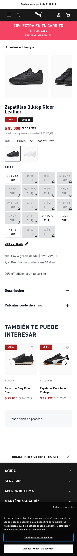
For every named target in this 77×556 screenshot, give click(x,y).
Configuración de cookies (38, 537)
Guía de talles (14, 243)
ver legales (45, 35)
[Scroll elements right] (66, 363)
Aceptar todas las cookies (38, 548)
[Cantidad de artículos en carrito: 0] (68, 15)
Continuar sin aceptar (63, 507)
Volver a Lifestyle (21, 47)
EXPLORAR (30, 35)
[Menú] (9, 15)
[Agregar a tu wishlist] (32, 347)
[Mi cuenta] (59, 15)
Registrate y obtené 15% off (35, 456)
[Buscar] (18, 15)
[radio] (13, 153)
